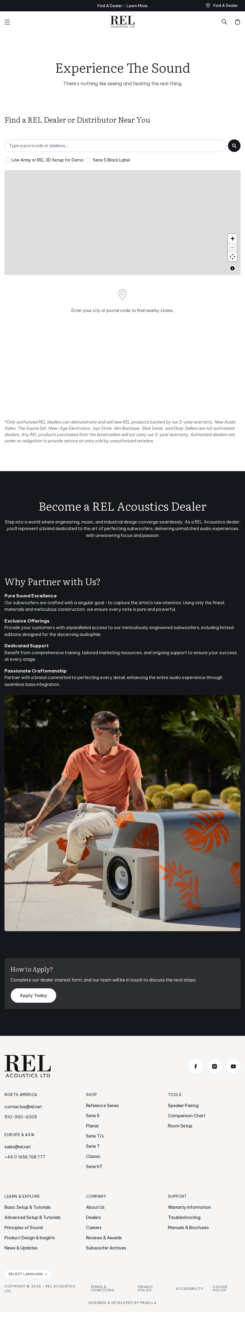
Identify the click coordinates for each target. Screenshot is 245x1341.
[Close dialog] (231, 590)
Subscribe (181, 716)
